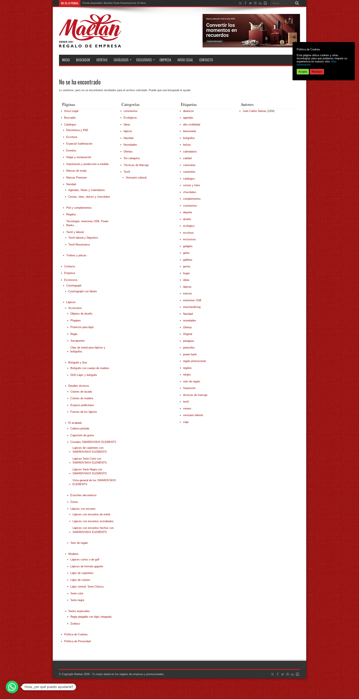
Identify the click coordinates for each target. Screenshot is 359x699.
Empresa (165, 59)
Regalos (71, 214)
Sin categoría (132, 158)
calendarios (190, 151)
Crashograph (73, 285)
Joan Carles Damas (254, 111)
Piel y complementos (79, 207)
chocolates (189, 192)
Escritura (71, 137)
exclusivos (189, 239)
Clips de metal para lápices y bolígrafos (87, 349)
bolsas (187, 144)
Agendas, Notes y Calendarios (86, 190)
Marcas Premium (76, 177)
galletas (187, 259)
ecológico (188, 225)
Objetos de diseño (81, 313)
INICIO (66, 59)
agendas (188, 117)
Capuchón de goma (82, 435)
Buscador (83, 59)
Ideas (127, 124)
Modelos (73, 553)
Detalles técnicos (78, 385)
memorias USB (192, 300)
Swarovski (189, 388)
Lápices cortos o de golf (84, 559)
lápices (128, 131)
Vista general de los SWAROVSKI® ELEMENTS (94, 482)
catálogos (189, 178)
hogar (186, 273)
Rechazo (317, 71)
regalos (187, 367)
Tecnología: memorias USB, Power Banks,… (87, 223)
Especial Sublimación (79, 143)
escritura (188, 232)
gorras (187, 266)
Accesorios (75, 308)
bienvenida (189, 131)
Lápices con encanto (82, 508)
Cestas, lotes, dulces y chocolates (89, 196)
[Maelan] (90, 44)
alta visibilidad (191, 124)
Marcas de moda (76, 170)
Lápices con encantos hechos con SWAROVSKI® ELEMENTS (93, 530)
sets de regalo (191, 381)
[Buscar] (297, 3)
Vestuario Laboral (136, 177)
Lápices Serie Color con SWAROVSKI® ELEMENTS (90, 460)
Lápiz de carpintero (81, 573)
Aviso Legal (185, 59)
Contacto (206, 59)
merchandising (191, 307)
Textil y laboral (75, 232)
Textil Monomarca (79, 244)
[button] (12, 687)
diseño (187, 219)
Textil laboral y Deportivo (83, 237)
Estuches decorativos (83, 495)
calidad (187, 158)
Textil (127, 171)
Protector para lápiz (82, 327)
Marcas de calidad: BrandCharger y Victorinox (108, 3)
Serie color (76, 593)
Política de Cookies (76, 634)
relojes (187, 374)
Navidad (71, 184)
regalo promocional (194, 361)
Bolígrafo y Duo (77, 362)
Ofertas (101, 59)
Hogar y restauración (78, 157)
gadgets (188, 246)
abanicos (188, 111)
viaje (186, 422)
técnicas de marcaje (195, 395)
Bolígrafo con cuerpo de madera (89, 368)
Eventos (71, 150)
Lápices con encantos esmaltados (93, 521)
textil (186, 401)
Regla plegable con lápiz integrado (91, 616)
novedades (189, 320)
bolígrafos (189, 138)
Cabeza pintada (79, 428)
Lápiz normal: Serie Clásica (86, 586)
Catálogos (121, 59)
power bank (190, 354)
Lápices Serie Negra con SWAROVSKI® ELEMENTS (90, 471)
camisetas (189, 165)
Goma (74, 501)
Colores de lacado (81, 391)
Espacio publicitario (82, 405)
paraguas (188, 340)
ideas (186, 279)
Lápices (71, 302)
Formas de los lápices (83, 411)
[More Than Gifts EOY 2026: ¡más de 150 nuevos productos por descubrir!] (251, 46)
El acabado (75, 422)
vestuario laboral (193, 415)
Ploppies (75, 320)
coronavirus (131, 111)
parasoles (189, 347)
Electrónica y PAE (77, 130)
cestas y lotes (191, 185)
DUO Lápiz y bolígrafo (83, 375)
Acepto (303, 71)
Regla (73, 334)
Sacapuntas (77, 340)
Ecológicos (130, 117)
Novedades (130, 144)
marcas (187, 293)
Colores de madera (81, 398)
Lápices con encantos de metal (91, 514)
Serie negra (77, 600)
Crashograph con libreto (82, 291)
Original (187, 334)
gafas (186, 252)
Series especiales (79, 611)
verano (187, 408)
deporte (187, 212)
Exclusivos (144, 59)
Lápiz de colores (80, 579)
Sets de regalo (79, 542)
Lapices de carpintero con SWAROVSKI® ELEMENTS (90, 450)
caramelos (189, 171)
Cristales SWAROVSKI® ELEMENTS (93, 442)
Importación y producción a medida (87, 164)
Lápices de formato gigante (86, 566)
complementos (192, 198)
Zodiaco (75, 623)
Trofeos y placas (76, 255)
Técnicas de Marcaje (136, 165)
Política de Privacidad (77, 641)
